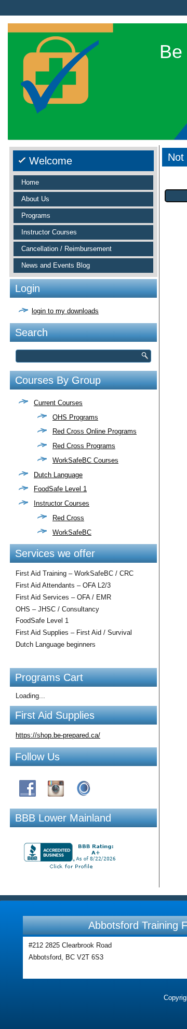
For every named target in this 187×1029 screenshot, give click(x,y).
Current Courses (58, 403)
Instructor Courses (49, 232)
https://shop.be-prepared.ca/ (58, 735)
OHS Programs (75, 417)
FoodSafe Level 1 (60, 489)
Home (30, 182)
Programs (35, 215)
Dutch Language (58, 475)
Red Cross (68, 518)
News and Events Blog (55, 265)
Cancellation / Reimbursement (66, 249)
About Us (35, 199)
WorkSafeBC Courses (85, 460)
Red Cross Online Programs (94, 431)
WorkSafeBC (71, 532)
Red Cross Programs (83, 446)
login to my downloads (65, 311)
